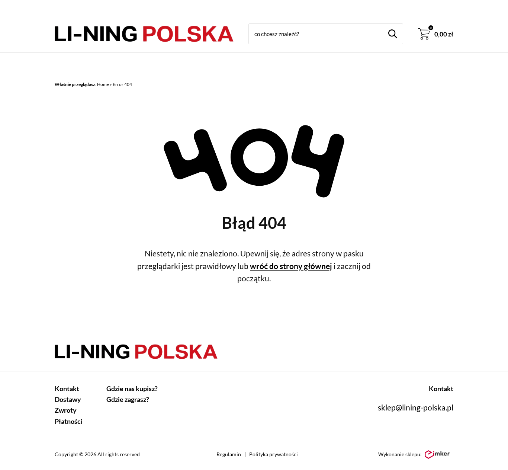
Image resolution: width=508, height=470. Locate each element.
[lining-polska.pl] (144, 34)
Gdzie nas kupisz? (132, 388)
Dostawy (68, 399)
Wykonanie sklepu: (400, 454)
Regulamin (228, 454)
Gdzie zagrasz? (127, 399)
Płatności (69, 421)
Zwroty (66, 410)
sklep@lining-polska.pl (415, 407)
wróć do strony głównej (291, 266)
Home (103, 84)
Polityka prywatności (273, 454)
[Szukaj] (393, 34)
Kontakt (67, 388)
